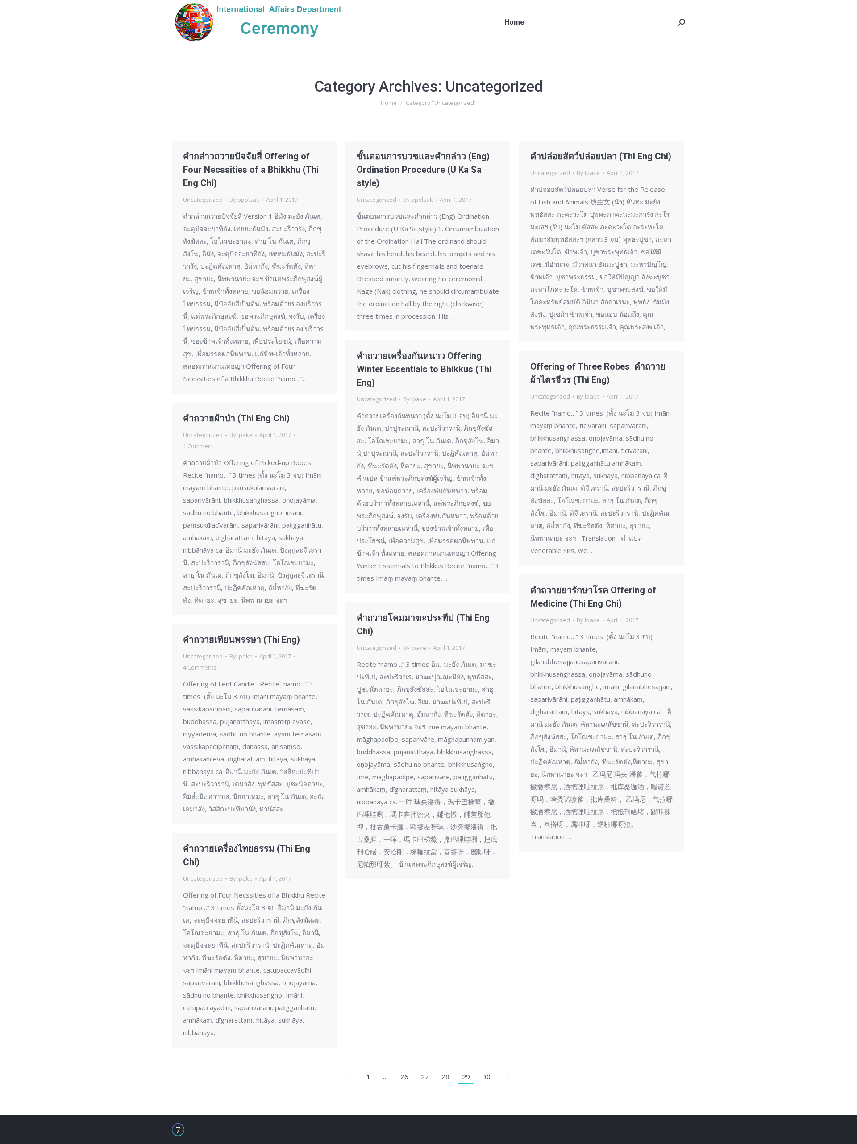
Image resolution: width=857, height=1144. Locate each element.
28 (445, 1076)
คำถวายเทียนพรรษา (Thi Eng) (241, 639)
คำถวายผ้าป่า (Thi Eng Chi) (236, 418)
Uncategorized (203, 200)
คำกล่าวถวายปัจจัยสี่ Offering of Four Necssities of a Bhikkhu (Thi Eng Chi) (251, 169)
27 (425, 1076)
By (244, 200)
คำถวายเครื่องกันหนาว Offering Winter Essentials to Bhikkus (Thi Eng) (424, 369)
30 (487, 1076)
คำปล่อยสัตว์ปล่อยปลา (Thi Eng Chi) (600, 156)
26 (404, 1076)
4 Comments (199, 667)
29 (466, 1076)
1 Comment (198, 446)
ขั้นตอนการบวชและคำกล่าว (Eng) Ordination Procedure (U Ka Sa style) (423, 169)
